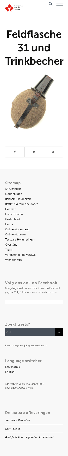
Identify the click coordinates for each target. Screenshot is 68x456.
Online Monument (17, 229)
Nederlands (12, 366)
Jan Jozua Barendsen (18, 420)
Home (9, 224)
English (10, 371)
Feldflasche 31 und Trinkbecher (34, 47)
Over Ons (11, 244)
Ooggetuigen (13, 193)
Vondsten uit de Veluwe (20, 254)
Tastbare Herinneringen (20, 239)
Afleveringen (13, 188)
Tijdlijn (9, 249)
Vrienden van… (14, 259)
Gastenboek (13, 219)
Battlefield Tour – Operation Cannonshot (29, 437)
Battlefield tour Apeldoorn (21, 204)
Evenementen (14, 214)
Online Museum (15, 234)
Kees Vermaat (13, 428)
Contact (10, 209)
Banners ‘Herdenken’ (18, 198)
